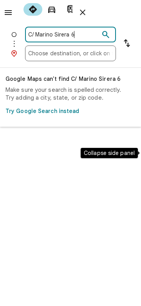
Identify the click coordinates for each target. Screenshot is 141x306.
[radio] (33, 9)
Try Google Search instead (42, 111)
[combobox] (63, 34)
